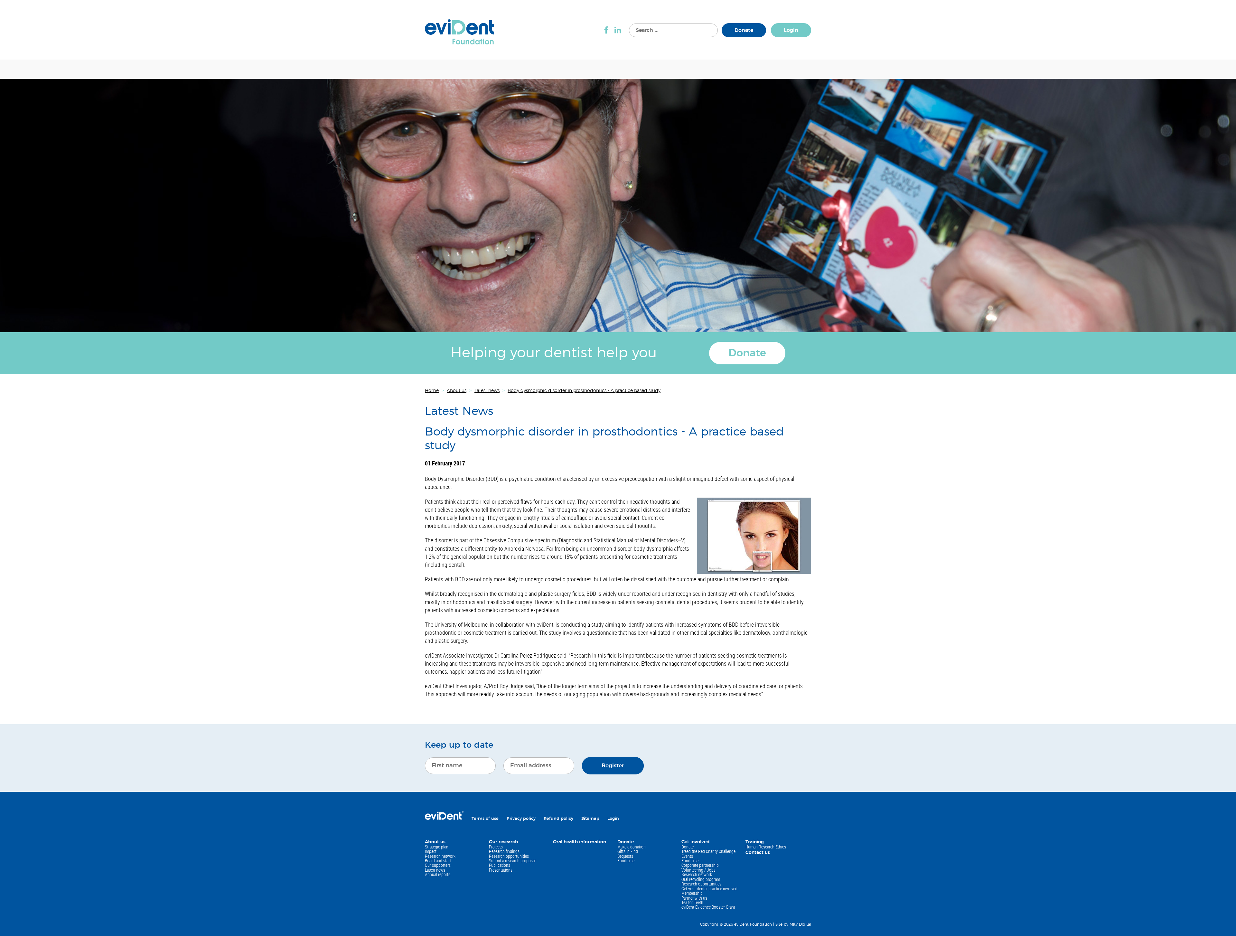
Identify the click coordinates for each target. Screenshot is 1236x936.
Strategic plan (436, 847)
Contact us (757, 852)
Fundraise (625, 860)
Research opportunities (509, 856)
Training (754, 842)
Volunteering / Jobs (698, 870)
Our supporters (438, 865)
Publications (499, 865)
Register (613, 765)
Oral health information (579, 842)
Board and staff (438, 860)
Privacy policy (521, 819)
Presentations (500, 870)
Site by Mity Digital (793, 924)
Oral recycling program (700, 879)
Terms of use (485, 819)
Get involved (695, 842)
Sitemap (590, 819)
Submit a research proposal (512, 860)
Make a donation (631, 847)
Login (791, 30)
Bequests (625, 856)
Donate (744, 30)
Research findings (504, 851)
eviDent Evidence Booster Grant (708, 907)
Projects (496, 847)
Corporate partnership (700, 865)
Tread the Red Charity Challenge (708, 851)
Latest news (435, 870)
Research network (440, 856)
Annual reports (437, 874)
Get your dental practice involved (709, 888)
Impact (430, 851)
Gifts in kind (627, 851)
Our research (503, 842)
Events (687, 856)
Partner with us (694, 898)
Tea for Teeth (692, 902)
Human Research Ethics (765, 847)
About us (435, 842)
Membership (692, 893)
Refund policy (558, 819)
